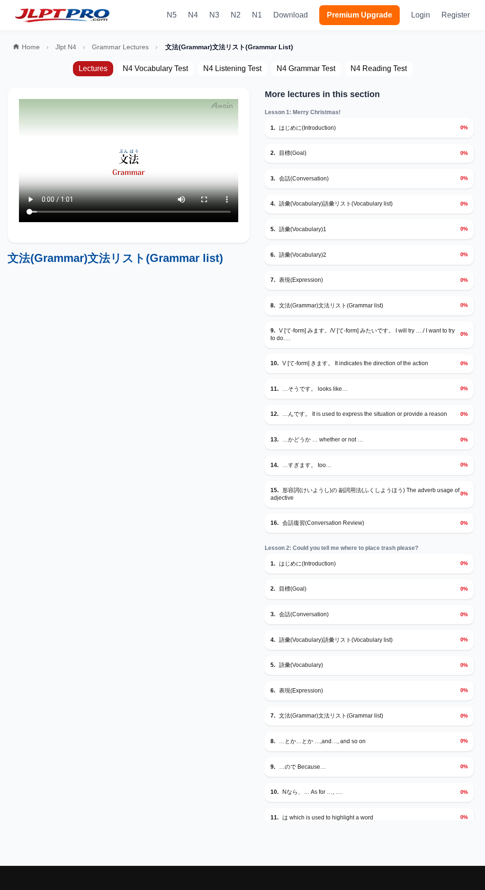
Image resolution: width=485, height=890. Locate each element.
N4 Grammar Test (306, 68)
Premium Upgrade (359, 15)
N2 (236, 15)
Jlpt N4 (65, 47)
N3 (214, 15)
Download (290, 15)
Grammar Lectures (120, 47)
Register (455, 15)
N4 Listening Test (232, 68)
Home (31, 47)
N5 (172, 15)
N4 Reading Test (378, 68)
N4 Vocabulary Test (155, 68)
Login (420, 15)
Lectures (93, 68)
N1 (257, 15)
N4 (193, 15)
